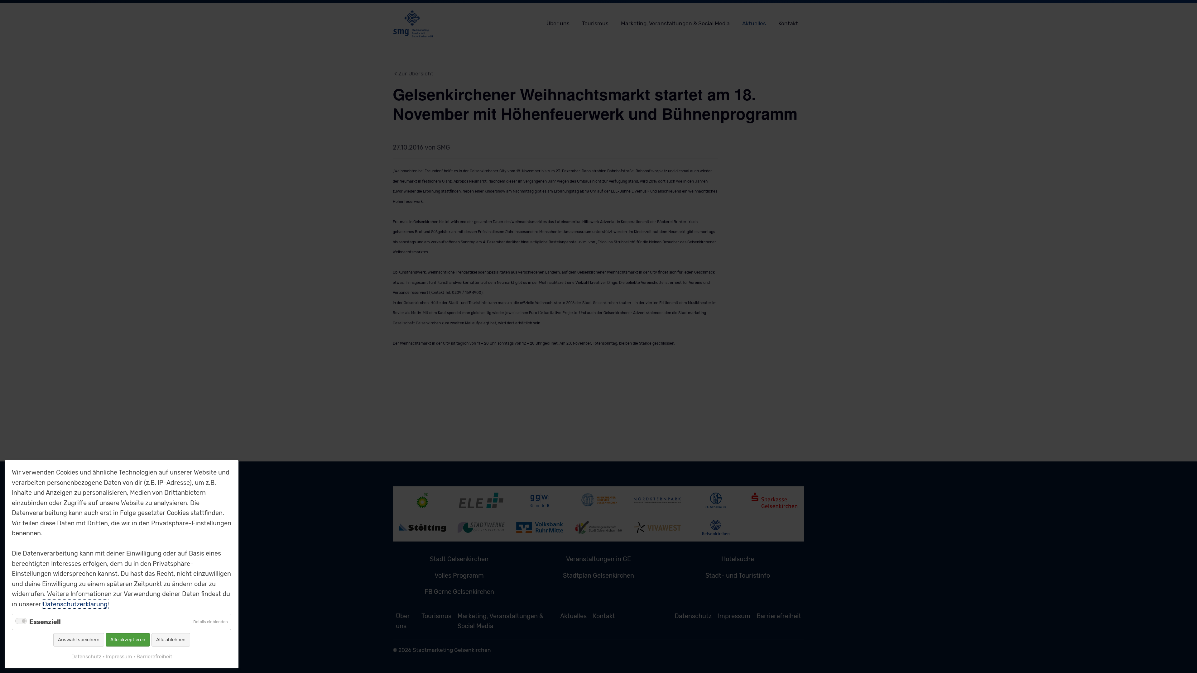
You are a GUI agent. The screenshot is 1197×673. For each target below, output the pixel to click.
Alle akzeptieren (127, 639)
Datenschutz (86, 657)
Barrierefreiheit (154, 657)
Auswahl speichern (78, 639)
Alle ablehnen (170, 639)
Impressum (119, 657)
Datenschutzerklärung (75, 604)
